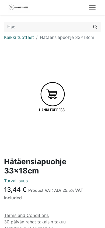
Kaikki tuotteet (19, 37)
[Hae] (95, 27)
